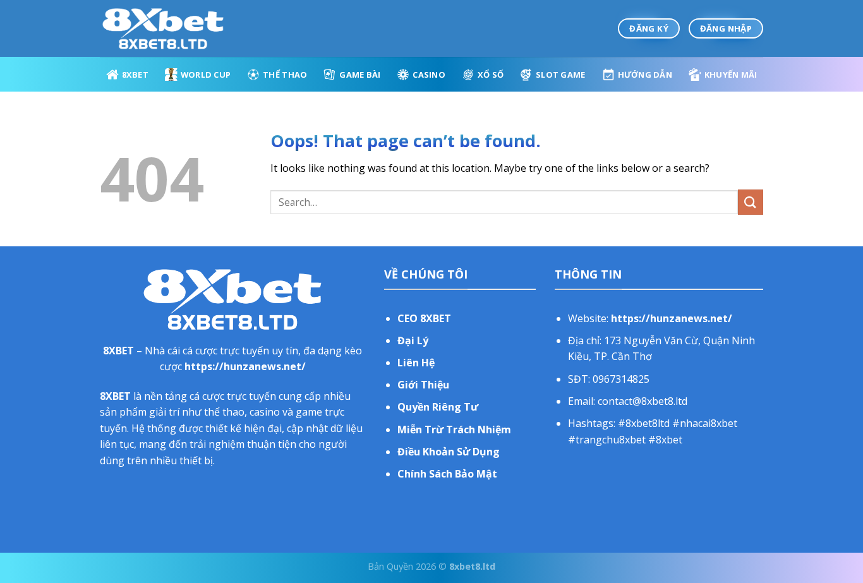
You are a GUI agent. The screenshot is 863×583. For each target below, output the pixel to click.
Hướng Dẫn (645, 74)
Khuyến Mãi (730, 74)
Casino (429, 74)
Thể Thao (285, 74)
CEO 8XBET (424, 318)
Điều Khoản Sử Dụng (448, 452)
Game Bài (359, 74)
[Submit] (750, 201)
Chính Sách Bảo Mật (447, 474)
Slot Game (560, 74)
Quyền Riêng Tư (437, 407)
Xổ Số (491, 74)
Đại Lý (412, 340)
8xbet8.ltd (472, 566)
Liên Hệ (416, 363)
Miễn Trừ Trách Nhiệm (454, 429)
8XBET (135, 74)
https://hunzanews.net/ (245, 366)
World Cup (206, 74)
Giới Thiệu (423, 385)
